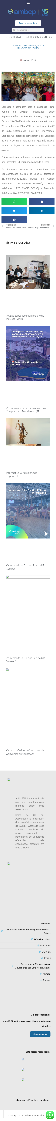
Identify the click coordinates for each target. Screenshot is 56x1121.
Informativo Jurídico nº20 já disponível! (21, 474)
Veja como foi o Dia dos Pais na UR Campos (25, 567)
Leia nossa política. (32, 1100)
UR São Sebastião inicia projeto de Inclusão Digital (25, 317)
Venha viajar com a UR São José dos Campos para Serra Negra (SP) (26, 409)
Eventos (46, 37)
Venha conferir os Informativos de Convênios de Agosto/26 (25, 752)
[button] (28, 2)
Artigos (32, 37)
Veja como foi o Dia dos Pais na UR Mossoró (25, 659)
